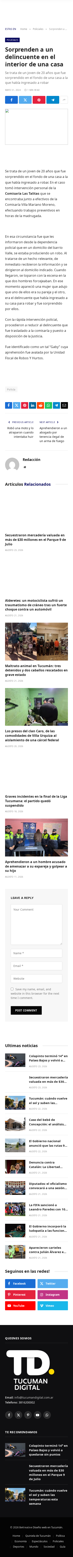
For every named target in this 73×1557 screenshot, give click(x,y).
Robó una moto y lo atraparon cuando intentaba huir (20, 432)
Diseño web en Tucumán (47, 1527)
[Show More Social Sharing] (64, 100)
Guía (62, 1546)
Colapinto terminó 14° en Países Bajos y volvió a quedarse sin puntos (48, 1060)
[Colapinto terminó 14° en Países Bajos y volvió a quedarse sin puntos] (15, 1060)
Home (16, 1536)
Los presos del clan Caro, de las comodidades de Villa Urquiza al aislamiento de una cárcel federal (32, 735)
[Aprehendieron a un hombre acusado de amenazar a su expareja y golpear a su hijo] (36, 837)
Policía (11, 389)
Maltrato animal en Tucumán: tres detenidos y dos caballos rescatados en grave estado (36, 670)
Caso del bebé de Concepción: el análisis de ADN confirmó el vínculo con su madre (46, 1126)
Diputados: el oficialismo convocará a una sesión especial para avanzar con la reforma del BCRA (48, 1190)
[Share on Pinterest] (39, 100)
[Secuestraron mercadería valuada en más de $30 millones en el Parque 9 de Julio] (36, 511)
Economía (21, 1541)
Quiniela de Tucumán (38, 1536)
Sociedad (49, 1546)
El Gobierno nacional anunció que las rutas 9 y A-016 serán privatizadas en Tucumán (48, 1147)
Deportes (18, 1546)
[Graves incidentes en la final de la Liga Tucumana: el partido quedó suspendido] (36, 772)
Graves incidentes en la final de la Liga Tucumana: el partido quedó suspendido (36, 801)
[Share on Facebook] (11, 100)
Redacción (31, 460)
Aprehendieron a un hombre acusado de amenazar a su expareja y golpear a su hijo (36, 866)
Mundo (33, 1546)
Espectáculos (39, 1541)
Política (60, 1536)
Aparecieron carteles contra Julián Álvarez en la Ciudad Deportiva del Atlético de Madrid (47, 1254)
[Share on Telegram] (52, 100)
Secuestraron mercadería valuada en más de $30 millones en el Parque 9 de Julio (35, 539)
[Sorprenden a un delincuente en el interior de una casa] (36, 126)
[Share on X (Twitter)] (25, 100)
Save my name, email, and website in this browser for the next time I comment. (35, 993)
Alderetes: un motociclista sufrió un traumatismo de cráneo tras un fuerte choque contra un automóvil (36, 605)
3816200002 (26, 1402)
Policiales (12, 40)
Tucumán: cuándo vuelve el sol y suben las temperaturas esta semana (48, 1104)
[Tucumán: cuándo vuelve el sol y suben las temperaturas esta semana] (15, 1103)
